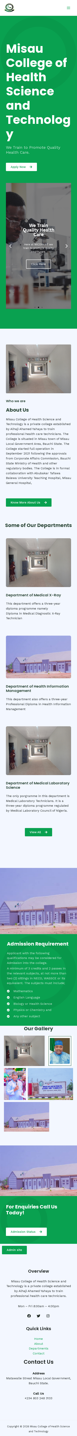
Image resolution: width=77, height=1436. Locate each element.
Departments (38, 1348)
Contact (38, 1353)
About (38, 1344)
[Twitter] (38, 1316)
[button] (10, 246)
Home (38, 1339)
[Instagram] (48, 1316)
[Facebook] (29, 1316)
